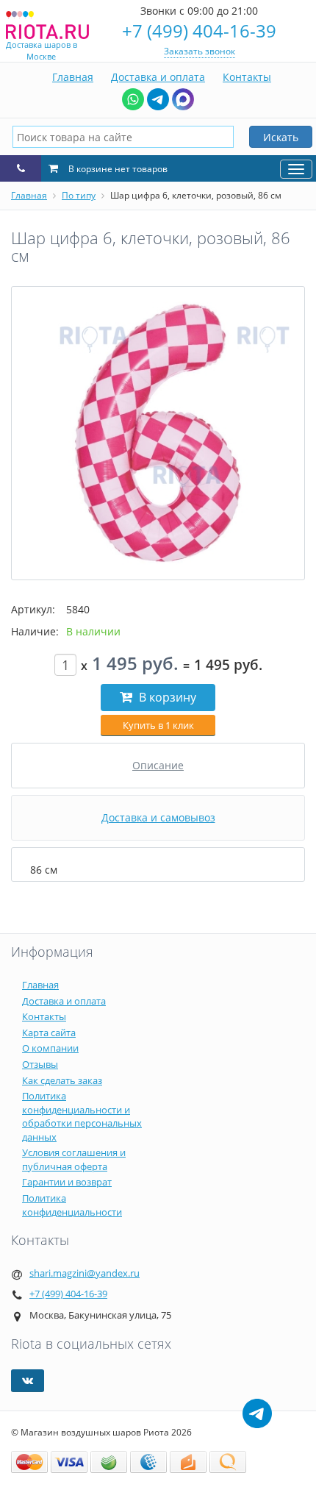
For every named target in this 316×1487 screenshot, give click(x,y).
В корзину (166, 697)
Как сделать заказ (62, 1080)
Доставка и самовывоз (158, 817)
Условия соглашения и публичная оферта (74, 1159)
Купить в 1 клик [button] (158, 725)
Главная (72, 77)
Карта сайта (49, 1032)
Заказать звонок (199, 51)
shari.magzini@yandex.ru (84, 1273)
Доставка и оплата (158, 77)
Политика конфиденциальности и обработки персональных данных (82, 1116)
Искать (280, 137)
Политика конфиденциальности (72, 1205)
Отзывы (40, 1064)
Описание (158, 765)
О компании (50, 1048)
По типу (79, 195)
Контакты (247, 77)
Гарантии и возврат (67, 1181)
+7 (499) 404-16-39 (199, 30)
